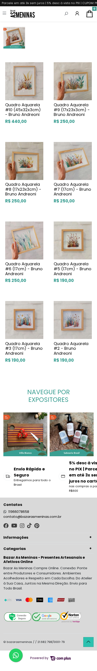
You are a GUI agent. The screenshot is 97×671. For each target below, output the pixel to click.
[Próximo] (92, 434)
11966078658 (18, 511)
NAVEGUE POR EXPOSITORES (48, 395)
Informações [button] (15, 537)
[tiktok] (29, 526)
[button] (77, 14)
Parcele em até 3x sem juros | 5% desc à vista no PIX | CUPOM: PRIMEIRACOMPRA (49, 3)
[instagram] (22, 526)
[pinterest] (36, 526)
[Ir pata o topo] (88, 642)
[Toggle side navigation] (5, 13)
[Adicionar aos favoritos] (10, 65)
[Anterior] (5, 434)
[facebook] (6, 526)
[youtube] (14, 526)
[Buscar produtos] (66, 14)
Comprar (29, 131)
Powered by (39, 658)
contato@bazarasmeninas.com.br (32, 516)
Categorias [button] (14, 548)
